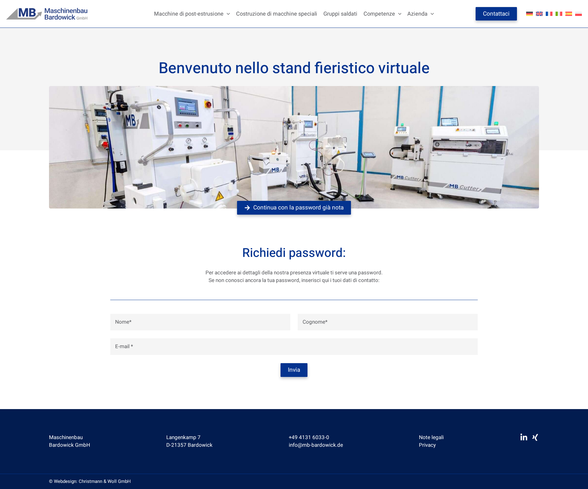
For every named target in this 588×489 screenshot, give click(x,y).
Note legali (431, 437)
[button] (227, 14)
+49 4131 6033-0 (309, 437)
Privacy (427, 445)
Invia (294, 370)
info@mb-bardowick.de (316, 445)
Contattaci (496, 13)
